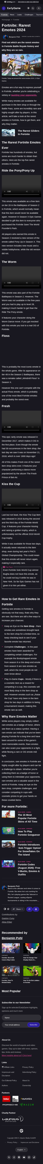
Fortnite (4, 15)
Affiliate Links (9, 1067)
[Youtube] (24, 1157)
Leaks (19, 15)
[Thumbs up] (29, 909)
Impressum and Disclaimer (30, 1142)
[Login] (38, 8)
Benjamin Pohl (14, 886)
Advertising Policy (29, 1072)
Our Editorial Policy (9, 1080)
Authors (5, 1085)
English (20, 1150)
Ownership (26, 1085)
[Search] (33, 8)
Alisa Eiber (7, 922)
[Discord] (19, 1157)
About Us (26, 1080)
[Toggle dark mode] (28, 8)
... (38, 900)
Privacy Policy (28, 1067)
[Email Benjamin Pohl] (36, 909)
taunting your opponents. (24, 95)
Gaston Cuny (8, 918)
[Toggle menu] (4, 8)
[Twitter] (9, 1157)
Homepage (6, 20)
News (12, 15)
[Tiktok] (34, 1157)
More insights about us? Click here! (17, 1055)
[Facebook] (14, 1157)
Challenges (29, 15)
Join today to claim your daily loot (28, 1)
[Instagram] (29, 1157)
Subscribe (33, 1025)
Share (18, 909)
